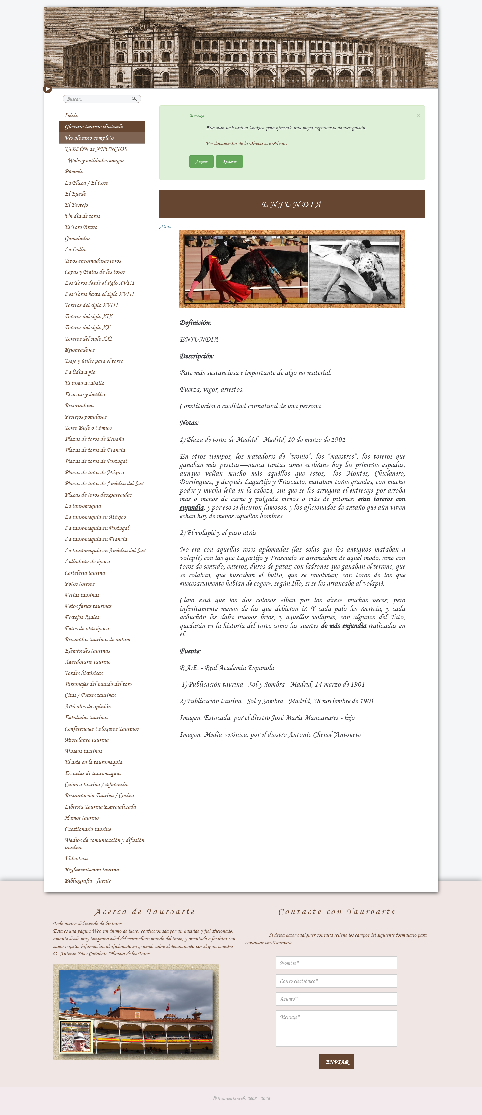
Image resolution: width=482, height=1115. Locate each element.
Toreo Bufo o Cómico (87, 428)
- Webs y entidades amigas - (95, 160)
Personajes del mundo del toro (97, 684)
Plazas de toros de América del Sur (103, 483)
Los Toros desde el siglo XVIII (99, 283)
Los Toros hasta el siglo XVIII (99, 294)
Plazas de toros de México (94, 472)
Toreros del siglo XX (87, 327)
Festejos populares (85, 417)
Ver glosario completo (88, 138)
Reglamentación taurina (91, 869)
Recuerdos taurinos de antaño (97, 639)
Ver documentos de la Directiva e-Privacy (246, 143)
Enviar (337, 1061)
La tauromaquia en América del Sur (104, 550)
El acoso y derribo (84, 394)
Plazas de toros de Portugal (95, 461)
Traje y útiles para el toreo (93, 361)
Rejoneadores (79, 350)
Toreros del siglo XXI (88, 338)
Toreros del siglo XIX (88, 316)
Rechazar (229, 161)
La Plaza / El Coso (86, 182)
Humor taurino (81, 818)
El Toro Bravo (80, 227)
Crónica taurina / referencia (95, 784)
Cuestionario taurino (87, 829)
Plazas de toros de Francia (94, 450)
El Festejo (76, 205)
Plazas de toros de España (94, 439)
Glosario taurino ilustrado (93, 126)
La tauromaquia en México (95, 517)
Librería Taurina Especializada (100, 807)
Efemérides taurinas (87, 651)
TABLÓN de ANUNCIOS (95, 149)
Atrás (164, 226)
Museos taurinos (83, 751)
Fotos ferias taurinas (87, 606)
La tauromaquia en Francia (95, 539)
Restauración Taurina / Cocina (99, 795)
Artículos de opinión (87, 706)
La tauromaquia (82, 506)
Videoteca (75, 858)
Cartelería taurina (84, 573)
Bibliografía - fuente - (89, 881)
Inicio (71, 115)
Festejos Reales (81, 617)
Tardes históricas (83, 673)
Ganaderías (77, 238)
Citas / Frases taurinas (89, 695)
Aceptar (201, 161)
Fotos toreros (79, 584)
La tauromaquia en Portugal (96, 528)
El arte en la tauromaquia (93, 762)
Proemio (73, 171)
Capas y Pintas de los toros (94, 272)
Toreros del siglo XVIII (91, 305)
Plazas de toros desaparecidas (97, 495)
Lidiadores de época (87, 561)
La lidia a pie (79, 372)
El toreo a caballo (84, 383)
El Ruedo (75, 194)
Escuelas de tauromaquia (92, 773)
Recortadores (79, 405)
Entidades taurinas (86, 717)
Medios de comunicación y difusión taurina (104, 843)
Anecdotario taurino (87, 662)
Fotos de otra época (86, 628)
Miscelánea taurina (86, 740)
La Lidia (74, 249)
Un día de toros (82, 216)
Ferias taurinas (81, 595)
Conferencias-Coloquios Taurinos (101, 729)
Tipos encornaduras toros (92, 260)
